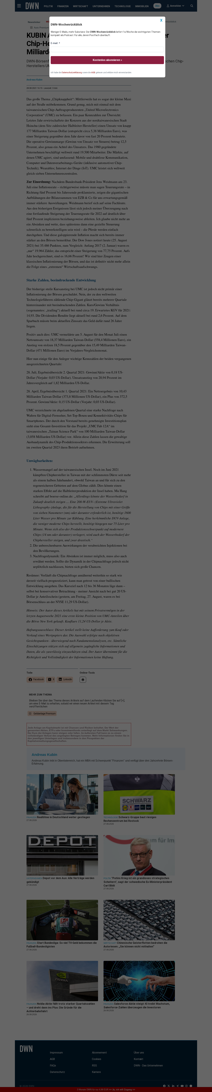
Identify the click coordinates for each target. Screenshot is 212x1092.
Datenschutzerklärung (72, 72)
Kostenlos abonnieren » (107, 60)
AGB (93, 72)
